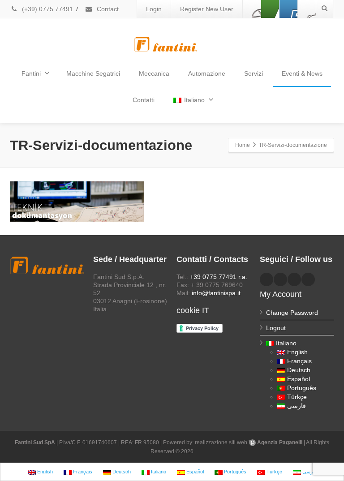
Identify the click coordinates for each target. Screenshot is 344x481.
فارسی (296, 405)
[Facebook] (252, 9)
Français (299, 361)
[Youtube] (288, 9)
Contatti (144, 99)
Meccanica (154, 73)
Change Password (292, 312)
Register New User (206, 9)
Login (154, 9)
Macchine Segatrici (93, 73)
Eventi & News (302, 73)
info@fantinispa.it (216, 292)
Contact (107, 9)
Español (298, 378)
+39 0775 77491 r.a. (218, 276)
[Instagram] (307, 9)
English (297, 352)
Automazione (206, 73)
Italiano (194, 99)
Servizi (253, 73)
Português (301, 387)
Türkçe (297, 396)
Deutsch (298, 370)
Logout (276, 327)
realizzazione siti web (221, 442)
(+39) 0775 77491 (46, 9)
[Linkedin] (270, 9)
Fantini (31, 73)
